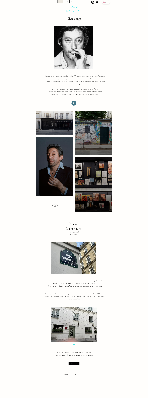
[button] (97, 2)
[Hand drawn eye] (55, 205)
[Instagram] (92, 2)
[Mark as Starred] (74, 344)
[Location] (73, 103)
